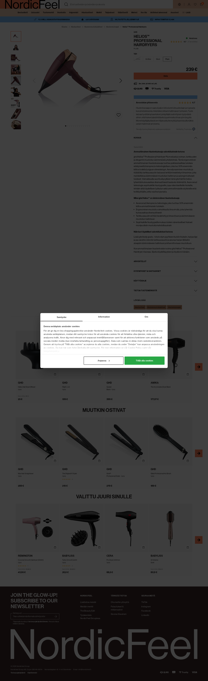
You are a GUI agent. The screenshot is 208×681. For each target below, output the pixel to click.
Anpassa (102, 360)
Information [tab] (104, 316)
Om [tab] (146, 316)
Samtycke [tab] (62, 317)
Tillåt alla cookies (144, 360)
